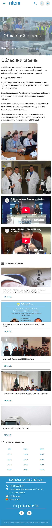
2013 (9, 464)
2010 (9, 470)
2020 (42, 449)
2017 (42, 454)
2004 (42, 470)
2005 (26, 470)
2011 (42, 464)
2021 (26, 449)
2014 (42, 459)
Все (9, 449)
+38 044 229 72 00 (17, 486)
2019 (9, 454)
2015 (26, 459)
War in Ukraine (14, 499)
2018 (26, 454)
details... (8, 297)
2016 (9, 459)
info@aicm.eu (15, 496)
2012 (26, 464)
